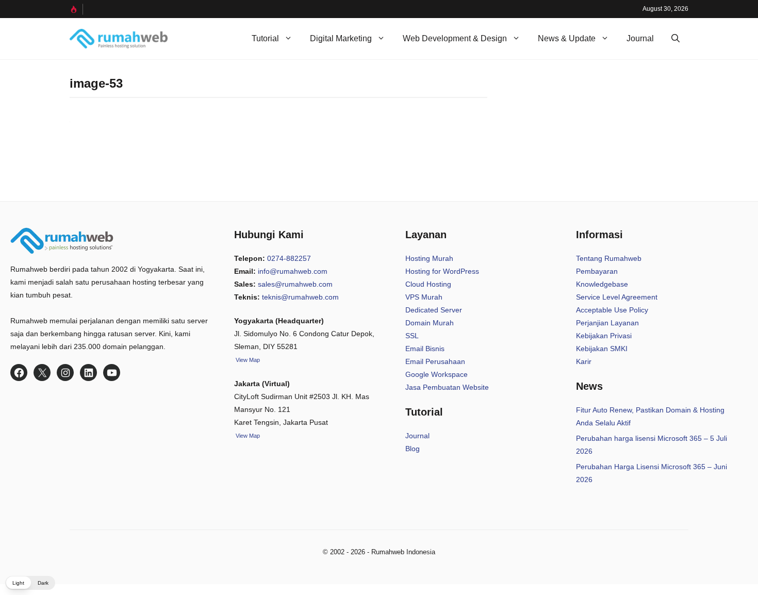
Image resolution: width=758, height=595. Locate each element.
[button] (675, 38)
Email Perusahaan (435, 361)
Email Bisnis (424, 348)
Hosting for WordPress (442, 271)
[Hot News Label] (76, 9)
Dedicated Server (433, 310)
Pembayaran (597, 271)
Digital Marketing (341, 38)
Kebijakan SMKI (602, 348)
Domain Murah (429, 323)
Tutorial (265, 38)
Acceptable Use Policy (612, 310)
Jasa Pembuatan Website (447, 387)
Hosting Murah (429, 258)
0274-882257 (289, 258)
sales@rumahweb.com (295, 284)
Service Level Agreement (616, 297)
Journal (640, 38)
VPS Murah (423, 297)
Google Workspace (436, 374)
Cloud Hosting (428, 284)
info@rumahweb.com (292, 271)
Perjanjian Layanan (607, 323)
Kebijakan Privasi (604, 336)
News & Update (567, 38)
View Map (247, 436)
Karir (583, 361)
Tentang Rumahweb (608, 258)
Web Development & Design (455, 38)
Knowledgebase (602, 284)
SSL (412, 336)
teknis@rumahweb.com (300, 297)
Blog (412, 448)
